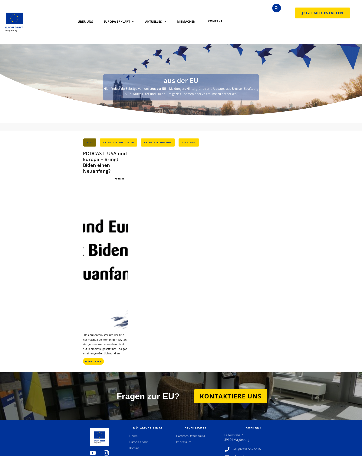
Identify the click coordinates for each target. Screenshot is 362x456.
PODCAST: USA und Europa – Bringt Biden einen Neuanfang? (105, 162)
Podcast (119, 178)
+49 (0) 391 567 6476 (246, 449)
